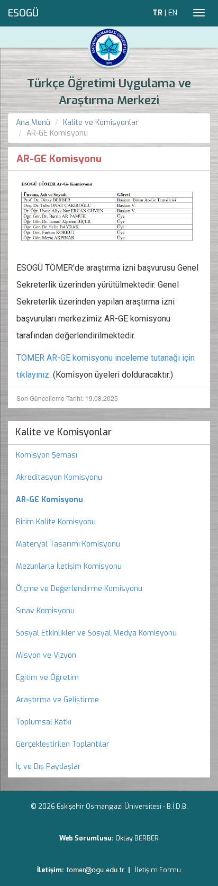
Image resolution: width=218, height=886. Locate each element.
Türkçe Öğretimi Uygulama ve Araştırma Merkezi (109, 92)
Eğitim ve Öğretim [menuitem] (47, 678)
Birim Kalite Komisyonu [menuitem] (56, 522)
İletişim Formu (158, 869)
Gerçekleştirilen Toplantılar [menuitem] (63, 744)
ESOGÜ (23, 13)
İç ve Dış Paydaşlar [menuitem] (48, 767)
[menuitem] (109, 500)
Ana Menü (33, 123)
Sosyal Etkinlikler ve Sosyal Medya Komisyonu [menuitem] (96, 633)
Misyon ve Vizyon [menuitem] (46, 655)
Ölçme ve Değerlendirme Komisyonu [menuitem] (79, 589)
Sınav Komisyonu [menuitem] (45, 611)
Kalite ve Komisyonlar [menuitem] (63, 432)
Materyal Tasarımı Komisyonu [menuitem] (68, 544)
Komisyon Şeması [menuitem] (46, 455)
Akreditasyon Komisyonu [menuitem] (59, 477)
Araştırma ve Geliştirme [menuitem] (57, 700)
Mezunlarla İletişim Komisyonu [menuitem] (69, 566)
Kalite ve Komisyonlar (101, 123)
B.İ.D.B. (177, 806)
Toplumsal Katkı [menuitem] (43, 722)
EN (172, 13)
